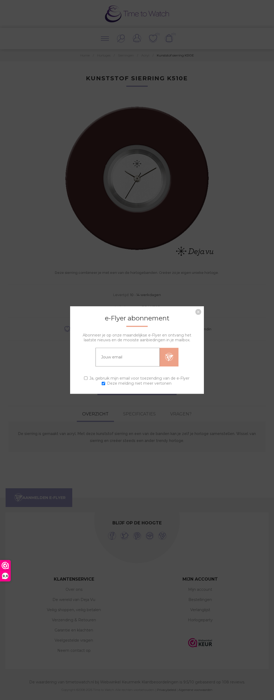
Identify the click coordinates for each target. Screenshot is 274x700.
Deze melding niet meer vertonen (139, 383)
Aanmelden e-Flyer (169, 357)
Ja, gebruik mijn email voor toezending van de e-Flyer (139, 378)
